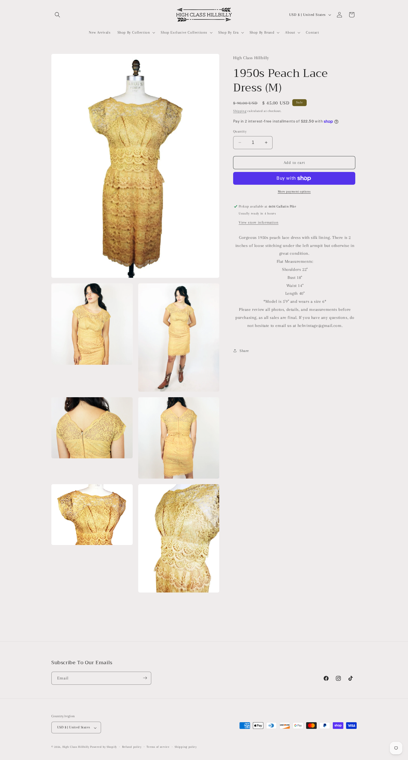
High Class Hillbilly (75, 747)
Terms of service (158, 747)
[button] (57, 15)
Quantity (239, 131)
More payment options (294, 191)
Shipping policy (186, 747)
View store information (258, 222)
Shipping (239, 110)
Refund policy (132, 747)
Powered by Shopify (103, 747)
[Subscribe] (145, 677)
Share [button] (244, 350)
